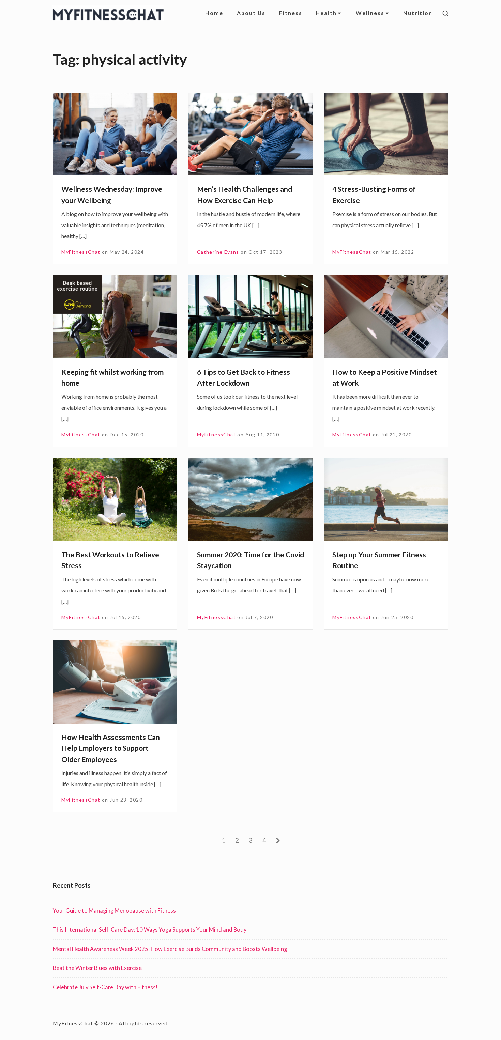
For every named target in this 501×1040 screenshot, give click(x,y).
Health (326, 13)
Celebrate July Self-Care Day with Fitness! (105, 987)
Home (214, 13)
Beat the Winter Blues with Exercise (97, 968)
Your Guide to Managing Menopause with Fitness (114, 910)
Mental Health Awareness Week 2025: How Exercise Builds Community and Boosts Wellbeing (170, 949)
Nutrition (417, 13)
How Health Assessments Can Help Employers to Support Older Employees (110, 748)
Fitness (290, 13)
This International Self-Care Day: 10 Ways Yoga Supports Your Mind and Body (149, 929)
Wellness (370, 13)
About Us (251, 13)
